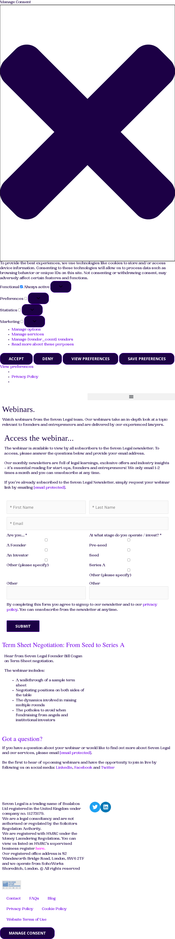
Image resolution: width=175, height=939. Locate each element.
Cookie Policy (54, 909)
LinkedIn (64, 768)
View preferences (90, 358)
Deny (47, 358)
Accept (16, 358)
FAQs (34, 899)
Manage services (28, 335)
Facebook (83, 768)
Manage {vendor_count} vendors (42, 340)
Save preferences (147, 358)
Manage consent (27, 933)
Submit (23, 626)
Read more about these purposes (43, 345)
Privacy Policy (25, 377)
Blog (52, 899)
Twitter (108, 768)
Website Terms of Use (26, 920)
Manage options (26, 330)
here (40, 849)
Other (12, 584)
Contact (13, 899)
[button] (87, 133)
